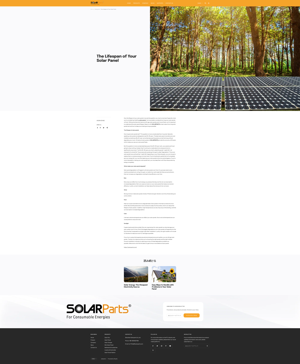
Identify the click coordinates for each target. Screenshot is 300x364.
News (92, 345)
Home (92, 337)
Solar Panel (108, 340)
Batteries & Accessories (111, 347)
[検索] (205, 3)
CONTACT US (169, 3)
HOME (129, 3)
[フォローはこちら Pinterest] (166, 346)
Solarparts (97, 9)
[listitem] (97, 127)
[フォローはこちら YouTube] (170, 346)
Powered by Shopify (113, 358)
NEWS (152, 3)
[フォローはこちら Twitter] (157, 346)
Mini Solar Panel (109, 345)
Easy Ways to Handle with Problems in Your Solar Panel (163, 287)
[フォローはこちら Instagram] (161, 346)
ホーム (92, 9)
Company (93, 342)
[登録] (207, 345)
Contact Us (94, 347)
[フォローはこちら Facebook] (153, 346)
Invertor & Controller (110, 350)
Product (93, 340)
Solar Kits (107, 337)
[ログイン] (208, 3)
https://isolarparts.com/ (130, 247)
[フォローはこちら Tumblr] (153, 350)
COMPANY (145, 3)
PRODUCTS (136, 3)
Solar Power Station (110, 352)
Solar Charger (108, 342)
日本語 (199, 3)
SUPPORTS (160, 3)
